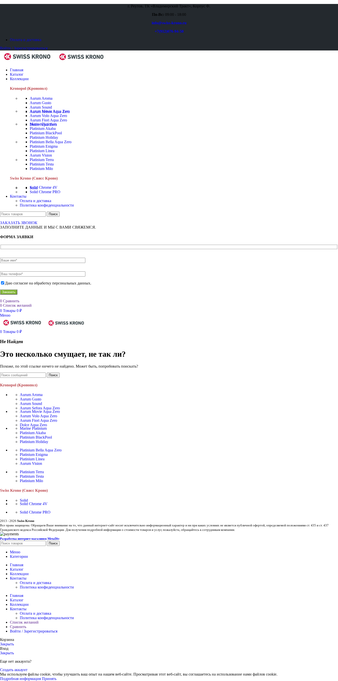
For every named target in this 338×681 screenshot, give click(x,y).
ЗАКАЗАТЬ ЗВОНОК (18, 223)
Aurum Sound (41, 107)
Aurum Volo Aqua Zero (48, 116)
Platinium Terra (42, 160)
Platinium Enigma (44, 146)
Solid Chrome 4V (43, 187)
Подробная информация (21, 679)
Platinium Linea (42, 151)
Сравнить (18, 627)
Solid (24, 500)
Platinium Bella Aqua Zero (51, 142)
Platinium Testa (42, 164)
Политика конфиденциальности (47, 205)
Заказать (8, 292)
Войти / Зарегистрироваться (33, 631)
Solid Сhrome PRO (45, 192)
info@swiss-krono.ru (169, 23)
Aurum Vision (41, 155)
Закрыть (7, 644)
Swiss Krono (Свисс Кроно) (34, 178)
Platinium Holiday (44, 137)
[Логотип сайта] (27, 61)
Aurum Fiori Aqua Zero (48, 120)
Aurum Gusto (40, 103)
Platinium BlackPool (46, 133)
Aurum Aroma (41, 98)
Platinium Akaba (43, 128)
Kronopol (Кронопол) (28, 88)
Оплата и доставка (35, 201)
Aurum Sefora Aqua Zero (40, 408)
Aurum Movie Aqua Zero (50, 111)
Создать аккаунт (13, 670)
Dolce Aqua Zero (33, 425)
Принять (49, 679)
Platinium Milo (41, 168)
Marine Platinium (43, 124)
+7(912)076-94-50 (169, 31)
